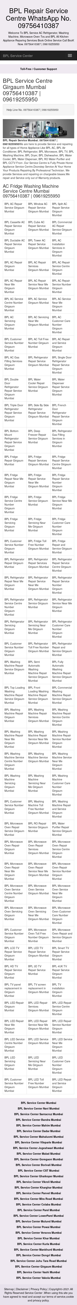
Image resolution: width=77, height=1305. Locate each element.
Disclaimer (22, 1289)
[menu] (70, 55)
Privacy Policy (39, 1289)
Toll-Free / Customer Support (38, 69)
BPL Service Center (18, 55)
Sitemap (9, 1289)
